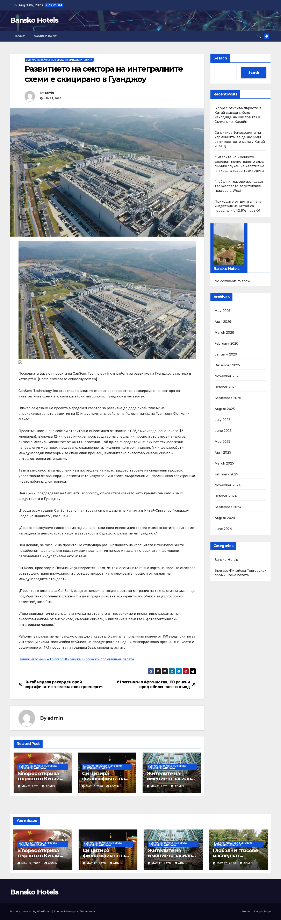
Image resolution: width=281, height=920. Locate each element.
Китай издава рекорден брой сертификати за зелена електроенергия (63, 684)
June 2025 (223, 431)
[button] (259, 36)
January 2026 (226, 354)
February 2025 (226, 474)
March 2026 (224, 332)
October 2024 (226, 496)
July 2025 (222, 420)
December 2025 (227, 365)
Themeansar (87, 911)
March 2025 (224, 463)
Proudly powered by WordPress (31, 911)
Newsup (69, 911)
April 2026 (223, 321)
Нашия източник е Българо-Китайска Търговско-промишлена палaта (76, 659)
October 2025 (225, 387)
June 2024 (223, 529)
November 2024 (228, 485)
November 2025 (227, 376)
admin (49, 93)
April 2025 (223, 452)
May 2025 (222, 441)
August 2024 (225, 518)
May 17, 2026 (31, 863)
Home (20, 36)
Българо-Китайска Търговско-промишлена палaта (59, 60)
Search (220, 58)
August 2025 (225, 409)
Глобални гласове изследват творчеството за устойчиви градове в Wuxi (239, 186)
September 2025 (228, 398)
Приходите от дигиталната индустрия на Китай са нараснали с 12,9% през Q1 (238, 206)
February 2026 (226, 343)
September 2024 (228, 507)
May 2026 (223, 311)
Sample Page (45, 36)
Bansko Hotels (34, 20)
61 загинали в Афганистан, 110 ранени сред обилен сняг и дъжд (153, 684)
